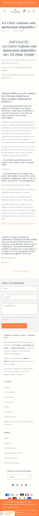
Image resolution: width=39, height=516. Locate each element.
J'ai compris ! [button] (19, 512)
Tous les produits (10, 392)
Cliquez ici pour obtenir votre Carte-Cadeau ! (19, 223)
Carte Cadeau (8, 412)
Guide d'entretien (10, 448)
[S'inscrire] (29, 477)
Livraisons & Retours (11, 458)
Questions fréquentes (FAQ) (13, 453)
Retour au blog (21, 271)
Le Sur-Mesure (9, 402)
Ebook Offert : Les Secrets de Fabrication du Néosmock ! (18, 423)
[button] (4, 11)
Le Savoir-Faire (9, 397)
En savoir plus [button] (12, 507)
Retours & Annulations (11, 463)
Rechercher (8, 443)
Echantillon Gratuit (10, 417)
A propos (7, 387)
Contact (6, 438)
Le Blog (6, 407)
